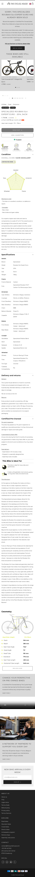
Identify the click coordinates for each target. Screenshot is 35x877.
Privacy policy (5, 810)
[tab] (12, 98)
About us (4, 797)
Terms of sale (5, 805)
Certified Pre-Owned (7, 161)
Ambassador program (8, 832)
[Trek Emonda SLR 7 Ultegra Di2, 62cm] (13, 68)
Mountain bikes (6, 824)
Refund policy (5, 808)
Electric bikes (5, 829)
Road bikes (4, 821)
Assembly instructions (8, 837)
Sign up (17, 782)
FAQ (2, 799)
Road (9, 104)
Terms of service (6, 813)
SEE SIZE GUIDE (17, 668)
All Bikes (3, 104)
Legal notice (5, 802)
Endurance (16, 104)
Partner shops (5, 835)
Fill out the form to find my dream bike (17, 43)
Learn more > (6, 693)
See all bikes (17, 48)
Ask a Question (17, 135)
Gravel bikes (5, 827)
